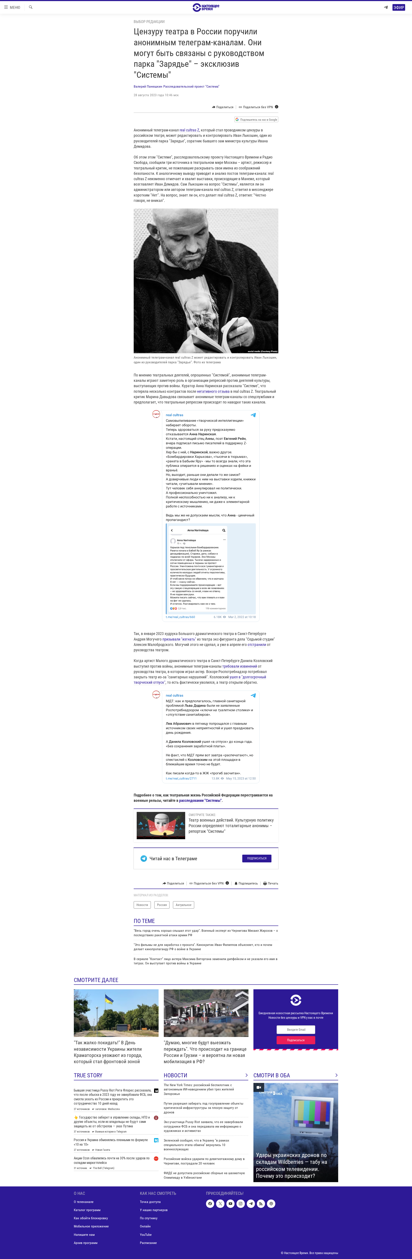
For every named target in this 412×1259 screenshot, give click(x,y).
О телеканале (84, 1202)
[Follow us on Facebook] (210, 1204)
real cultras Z (189, 130)
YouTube (146, 1235)
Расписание (148, 1243)
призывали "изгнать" (179, 639)
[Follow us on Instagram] (240, 1204)
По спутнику (149, 1218)
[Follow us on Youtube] (230, 1204)
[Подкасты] (271, 1204)
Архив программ (85, 1243)
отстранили (257, 644)
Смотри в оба (271, 1075)
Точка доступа (150, 1202)
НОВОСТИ (175, 1075)
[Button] (223, 107)
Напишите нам (84, 1235)
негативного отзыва (213, 391)
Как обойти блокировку (91, 1218)
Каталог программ (87, 1210)
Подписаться (257, 858)
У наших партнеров (154, 1210)
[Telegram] (385, 7)
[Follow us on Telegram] (251, 1204)
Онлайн (145, 1226)
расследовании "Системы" (200, 800)
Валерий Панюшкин (148, 86)
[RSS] (261, 1204)
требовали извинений (239, 666)
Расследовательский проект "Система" (191, 86)
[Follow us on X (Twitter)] (220, 1204)
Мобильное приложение (91, 1226)
